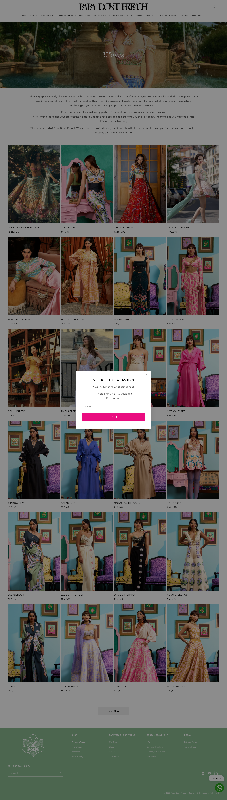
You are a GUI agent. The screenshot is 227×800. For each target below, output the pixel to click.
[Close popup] (146, 374)
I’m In (113, 417)
